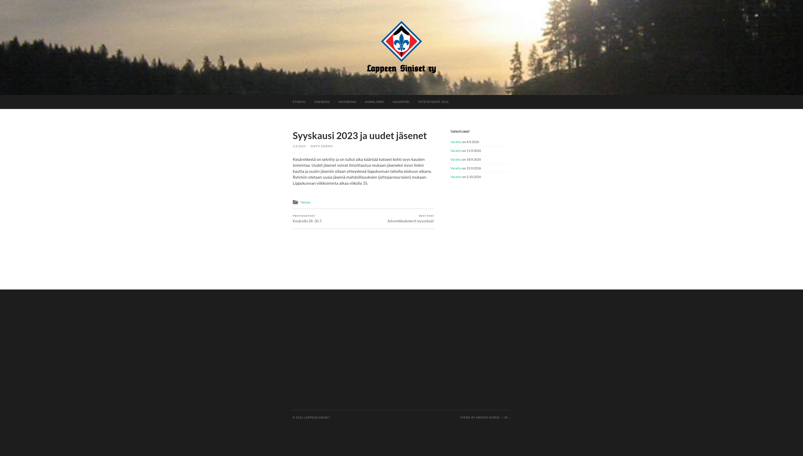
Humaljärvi (374, 102)
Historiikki (347, 102)
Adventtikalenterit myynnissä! (410, 218)
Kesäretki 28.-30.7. (307, 218)
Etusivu (299, 102)
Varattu (456, 142)
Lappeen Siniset (317, 417)
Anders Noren (488, 417)
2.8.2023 (299, 146)
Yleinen (305, 202)
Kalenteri (401, 102)
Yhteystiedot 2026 (433, 102)
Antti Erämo (322, 146)
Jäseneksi (322, 102)
